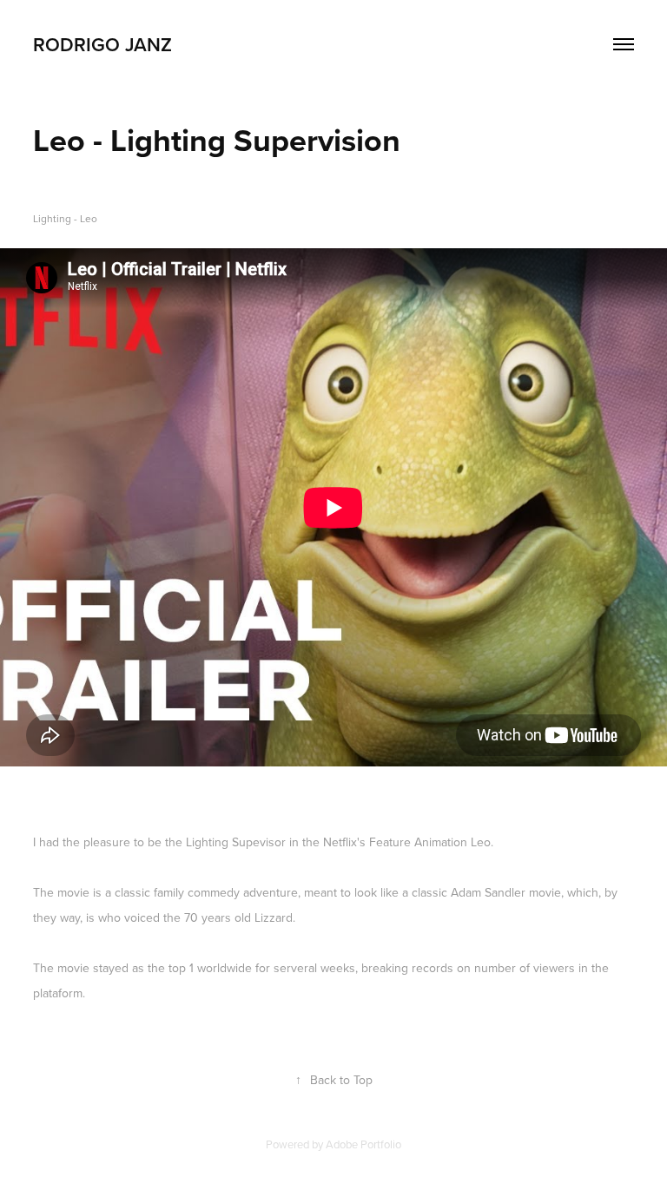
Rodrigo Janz (102, 44)
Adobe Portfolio (363, 1144)
